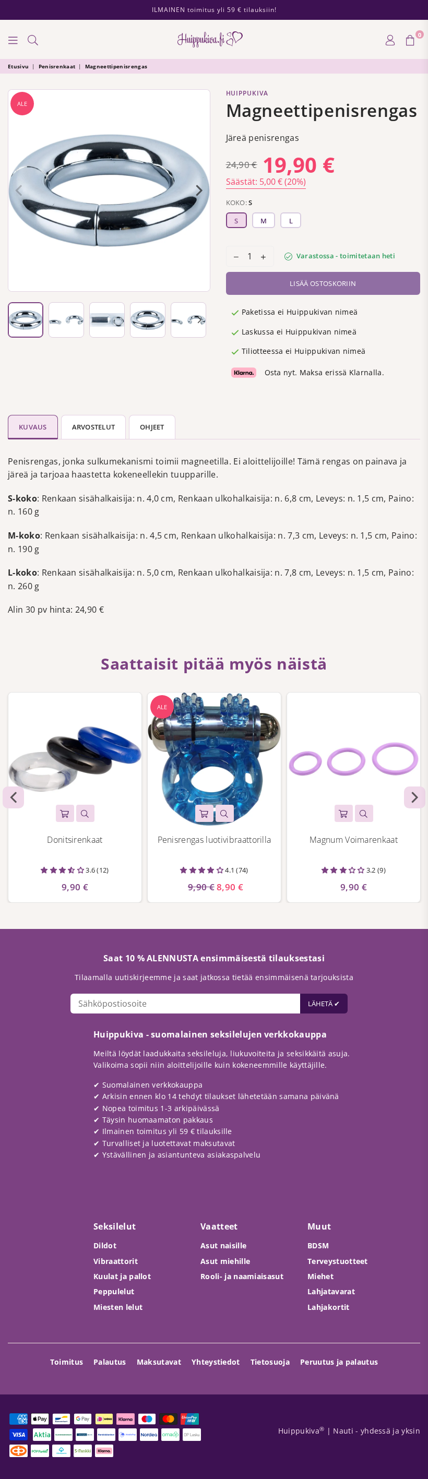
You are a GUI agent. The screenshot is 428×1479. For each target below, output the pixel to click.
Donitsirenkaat (74, 839)
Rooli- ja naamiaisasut (241, 1276)
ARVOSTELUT (93, 427)
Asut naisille (223, 1245)
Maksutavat (159, 1362)
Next (199, 190)
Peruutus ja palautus (339, 1362)
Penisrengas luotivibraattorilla (214, 839)
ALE (22, 104)
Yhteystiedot (216, 1362)
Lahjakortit (328, 1307)
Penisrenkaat (57, 66)
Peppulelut (113, 1291)
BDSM (318, 1245)
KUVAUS (33, 427)
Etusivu (18, 66)
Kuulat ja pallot (122, 1276)
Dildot (104, 1245)
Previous (18, 190)
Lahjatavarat (331, 1291)
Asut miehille (225, 1261)
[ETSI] (33, 39)
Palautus (109, 1362)
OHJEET (152, 427)
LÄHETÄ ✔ (324, 1003)
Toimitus (67, 1362)
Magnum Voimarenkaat (354, 839)
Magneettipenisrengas (116, 66)
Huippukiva (247, 93)
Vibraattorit (115, 1261)
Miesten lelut (117, 1307)
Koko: (239, 202)
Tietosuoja (270, 1362)
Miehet (320, 1276)
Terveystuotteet (337, 1261)
